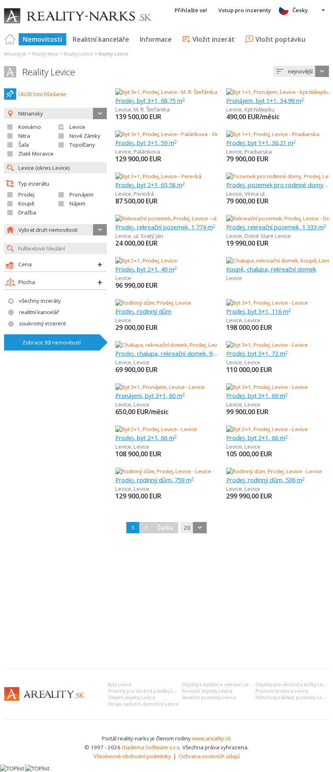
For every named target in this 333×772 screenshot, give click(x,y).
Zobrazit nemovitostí (51, 342)
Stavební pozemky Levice (209, 697)
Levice (77, 126)
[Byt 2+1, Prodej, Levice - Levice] (156, 429)
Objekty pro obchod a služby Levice (293, 684)
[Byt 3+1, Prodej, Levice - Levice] (267, 302)
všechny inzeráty (40, 300)
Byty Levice (120, 684)
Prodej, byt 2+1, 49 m (146, 269)
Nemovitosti (42, 39)
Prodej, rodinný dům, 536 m (265, 480)
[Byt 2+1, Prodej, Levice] (146, 260)
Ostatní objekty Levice (131, 697)
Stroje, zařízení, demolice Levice (143, 704)
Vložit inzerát (213, 39)
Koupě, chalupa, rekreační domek (271, 269)
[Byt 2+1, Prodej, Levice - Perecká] (158, 176)
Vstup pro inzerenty (244, 10)
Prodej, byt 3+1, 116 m (258, 311)
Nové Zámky (84, 135)
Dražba (27, 212)
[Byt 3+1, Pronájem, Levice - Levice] (160, 387)
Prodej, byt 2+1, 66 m (146, 438)
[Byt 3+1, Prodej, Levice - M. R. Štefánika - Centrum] (175, 92)
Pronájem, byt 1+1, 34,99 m (265, 100)
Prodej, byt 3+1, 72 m (257, 353)
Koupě (26, 203)
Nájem (77, 203)
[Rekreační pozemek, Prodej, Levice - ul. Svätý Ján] (175, 218)
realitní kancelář (39, 312)
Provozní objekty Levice (207, 691)
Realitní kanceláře (101, 39)
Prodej (26, 194)
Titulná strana (10, 39)
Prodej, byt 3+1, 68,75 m (150, 100)
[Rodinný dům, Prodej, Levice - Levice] (163, 471)
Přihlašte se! (191, 10)
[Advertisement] (166, 602)
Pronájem (81, 194)
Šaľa (23, 144)
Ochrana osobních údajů (209, 756)
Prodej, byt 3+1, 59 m (146, 143)
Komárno (29, 126)
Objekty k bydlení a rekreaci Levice (219, 684)
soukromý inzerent (42, 323)
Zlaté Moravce (36, 153)
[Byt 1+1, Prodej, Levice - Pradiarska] (272, 134)
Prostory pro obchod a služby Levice (146, 691)
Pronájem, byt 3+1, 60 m (150, 395)
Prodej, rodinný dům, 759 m (154, 480)
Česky (300, 10)
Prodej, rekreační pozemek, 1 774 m (165, 227)
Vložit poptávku (280, 39)
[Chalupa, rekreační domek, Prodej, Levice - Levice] (176, 345)
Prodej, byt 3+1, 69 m (257, 395)
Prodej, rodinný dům (143, 311)
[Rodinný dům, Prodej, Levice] (153, 302)
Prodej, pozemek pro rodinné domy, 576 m (277, 185)
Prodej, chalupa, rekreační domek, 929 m (166, 353)
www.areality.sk (211, 738)
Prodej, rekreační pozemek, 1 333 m (276, 227)
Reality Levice (48, 72)
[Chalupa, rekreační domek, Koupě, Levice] (277, 260)
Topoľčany (82, 144)
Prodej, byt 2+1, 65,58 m (150, 185)
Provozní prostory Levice (281, 691)
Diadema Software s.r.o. (151, 747)
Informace (156, 39)
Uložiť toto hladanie (42, 94)
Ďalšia (165, 527)
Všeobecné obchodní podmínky (132, 756)
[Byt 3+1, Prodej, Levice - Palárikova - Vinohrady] (173, 134)
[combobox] (301, 71)
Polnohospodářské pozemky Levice (293, 697)
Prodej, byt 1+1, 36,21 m (261, 143)
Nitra (24, 135)
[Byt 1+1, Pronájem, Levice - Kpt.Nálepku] (277, 92)
